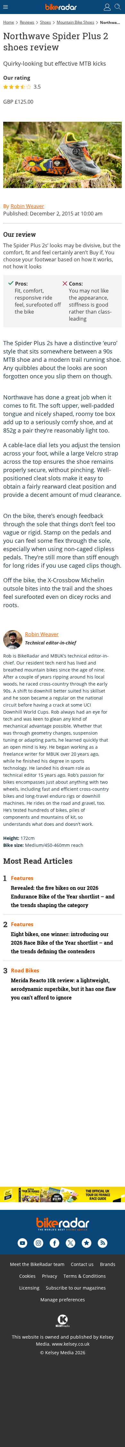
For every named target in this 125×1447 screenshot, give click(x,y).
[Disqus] (62, 1099)
